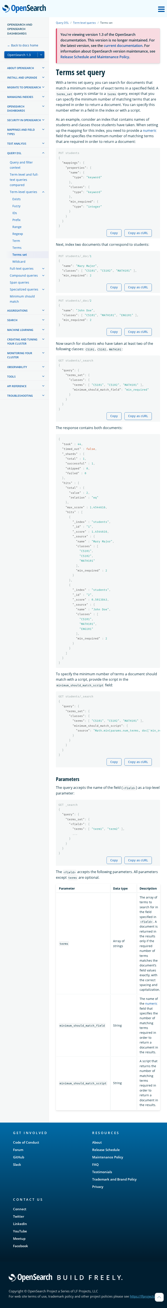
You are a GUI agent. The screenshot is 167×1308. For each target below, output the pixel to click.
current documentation (123, 45)
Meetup (19, 1238)
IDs (14, 213)
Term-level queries (23, 192)
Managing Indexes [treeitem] (20, 97)
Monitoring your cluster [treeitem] (19, 355)
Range (17, 227)
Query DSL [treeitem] (14, 153)
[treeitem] (43, 67)
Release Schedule (106, 1150)
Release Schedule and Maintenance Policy (94, 56)
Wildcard (18, 261)
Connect (19, 1209)
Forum (18, 1150)
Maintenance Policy (107, 1157)
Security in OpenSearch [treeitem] (24, 120)
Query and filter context (21, 165)
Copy (114, 233)
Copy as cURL (138, 233)
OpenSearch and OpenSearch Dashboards (19, 29)
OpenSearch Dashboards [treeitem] (16, 108)
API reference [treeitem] (17, 386)
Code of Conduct (26, 1142)
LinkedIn (20, 1224)
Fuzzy (16, 206)
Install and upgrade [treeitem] (22, 77)
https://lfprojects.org (145, 1296)
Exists (16, 199)
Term (16, 241)
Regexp (17, 234)
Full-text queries (21, 268)
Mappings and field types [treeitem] (21, 132)
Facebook (20, 1246)
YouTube (20, 1231)
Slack (17, 1164)
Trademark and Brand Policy (114, 1179)
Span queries (19, 282)
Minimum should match (22, 299)
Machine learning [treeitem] (20, 330)
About (97, 1142)
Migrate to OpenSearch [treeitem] (24, 87)
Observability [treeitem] (17, 367)
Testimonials (102, 1172)
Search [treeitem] (12, 320)
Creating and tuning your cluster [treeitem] (22, 341)
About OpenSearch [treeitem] (20, 68)
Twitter (18, 1216)
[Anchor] (82, 778)
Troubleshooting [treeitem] (20, 396)
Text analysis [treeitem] (16, 143)
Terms (17, 248)
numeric (150, 130)
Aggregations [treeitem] (17, 310)
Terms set (19, 255)
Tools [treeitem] (11, 376)
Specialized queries (24, 289)
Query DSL (62, 23)
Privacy (97, 1186)
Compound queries (24, 275)
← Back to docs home (22, 45)
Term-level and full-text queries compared (24, 179)
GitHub (18, 1157)
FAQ (95, 1164)
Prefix (16, 220)
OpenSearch (25, 9)
